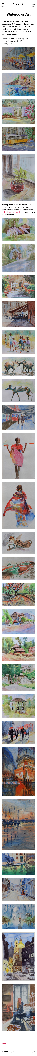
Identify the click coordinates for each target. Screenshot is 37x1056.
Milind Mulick (8, 212)
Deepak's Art (19, 4)
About (4, 1043)
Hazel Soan (19, 212)
